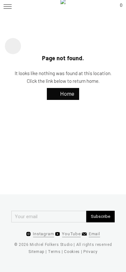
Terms (54, 251)
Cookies (72, 251)
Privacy (90, 251)
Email (94, 233)
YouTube (71, 233)
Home (66, 93)
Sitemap (36, 251)
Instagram (43, 233)
